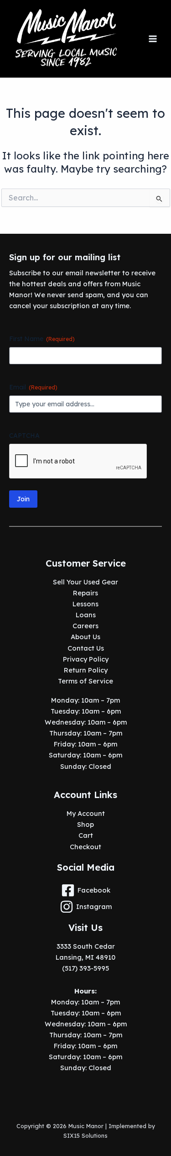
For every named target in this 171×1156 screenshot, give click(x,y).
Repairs (85, 593)
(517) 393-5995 (85, 968)
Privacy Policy (86, 659)
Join (23, 499)
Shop (85, 824)
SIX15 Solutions (85, 1135)
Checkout (85, 846)
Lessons (85, 603)
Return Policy (86, 670)
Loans (86, 614)
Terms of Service (85, 681)
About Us (85, 636)
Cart (85, 835)
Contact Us (85, 648)
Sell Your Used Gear (85, 582)
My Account (86, 813)
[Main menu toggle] (153, 39)
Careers (85, 625)
